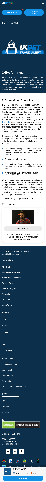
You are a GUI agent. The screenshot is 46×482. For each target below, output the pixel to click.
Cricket (5, 325)
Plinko (4, 345)
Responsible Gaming (11, 272)
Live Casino (7, 350)
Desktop (5, 412)
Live (4, 319)
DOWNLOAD (23, 478)
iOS (3, 401)
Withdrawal (7, 370)
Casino (5, 339)
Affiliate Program (9, 289)
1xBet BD (6, 122)
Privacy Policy (8, 283)
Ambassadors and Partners (14, 387)
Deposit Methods (9, 365)
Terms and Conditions (11, 278)
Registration (12, 12)
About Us (6, 267)
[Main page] (8, 3)
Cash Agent (7, 305)
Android (5, 407)
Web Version (7, 376)
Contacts (6, 294)
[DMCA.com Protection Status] (21, 428)
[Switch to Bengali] (23, 9)
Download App (34, 12)
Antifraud (6, 300)
